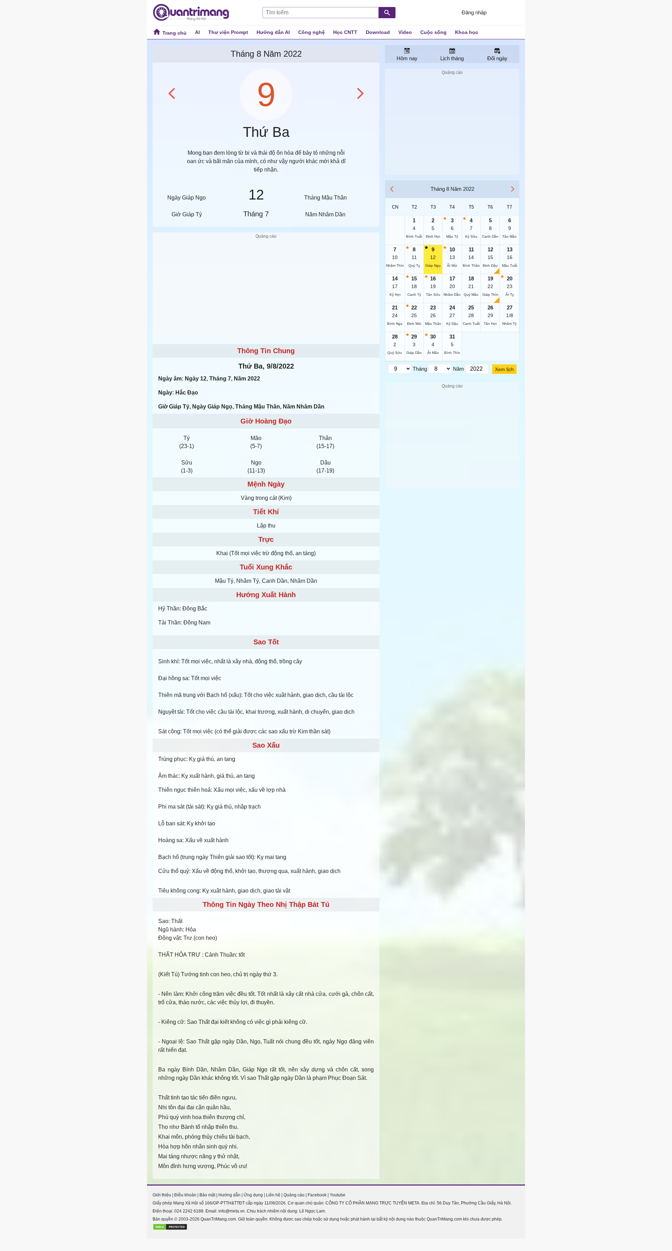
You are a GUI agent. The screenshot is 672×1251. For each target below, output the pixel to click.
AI (197, 32)
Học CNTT (345, 32)
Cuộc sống (433, 32)
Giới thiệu (162, 1195)
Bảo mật (207, 1195)
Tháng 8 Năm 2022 (266, 53)
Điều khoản (185, 1195)
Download (378, 32)
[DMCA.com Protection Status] (170, 1228)
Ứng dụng (253, 1195)
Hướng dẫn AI (273, 32)
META (413, 1203)
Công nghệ (311, 32)
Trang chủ (174, 33)
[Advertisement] (266, 289)
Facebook (317, 1195)
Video (405, 32)
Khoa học (466, 32)
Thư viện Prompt (228, 32)
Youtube (337, 1195)
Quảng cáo (294, 1195)
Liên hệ (273, 1195)
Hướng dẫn (229, 1195)
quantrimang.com (195, 12)
